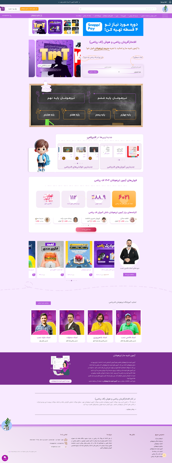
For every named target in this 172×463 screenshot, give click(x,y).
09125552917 (53, 443)
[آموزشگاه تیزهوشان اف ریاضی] (165, 8)
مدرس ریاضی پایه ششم (72, 341)
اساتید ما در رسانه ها (157, 451)
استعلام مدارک (159, 439)
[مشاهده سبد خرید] (3, 9)
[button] (59, 2)
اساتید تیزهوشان (158, 444)
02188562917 (60, 443)
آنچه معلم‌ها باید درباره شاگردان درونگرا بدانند (94, 156)
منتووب (9, 451)
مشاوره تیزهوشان (158, 446)
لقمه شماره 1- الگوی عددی (78, 270)
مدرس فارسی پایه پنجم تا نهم (100, 341)
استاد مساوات (71, 337)
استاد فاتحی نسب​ (128, 337)
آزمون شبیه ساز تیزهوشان (110, 381)
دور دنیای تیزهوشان (108, 270)
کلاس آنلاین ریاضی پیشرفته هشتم (115, 148)
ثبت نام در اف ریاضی (157, 454)
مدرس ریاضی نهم (44, 341)
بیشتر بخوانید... (129, 409)
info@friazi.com (55, 447)
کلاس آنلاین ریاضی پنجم (128, 150)
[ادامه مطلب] (87, 158)
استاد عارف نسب (43, 337)
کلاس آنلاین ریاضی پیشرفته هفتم (102, 148)
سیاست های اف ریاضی (157, 456)
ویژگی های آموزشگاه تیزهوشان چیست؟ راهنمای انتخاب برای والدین (67, 156)
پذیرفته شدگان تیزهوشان (156, 441)
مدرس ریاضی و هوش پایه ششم (128, 341)
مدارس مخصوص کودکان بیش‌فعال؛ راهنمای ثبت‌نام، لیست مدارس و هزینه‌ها (80, 156)
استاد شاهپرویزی (100, 337)
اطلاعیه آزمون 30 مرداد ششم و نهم (69, 2)
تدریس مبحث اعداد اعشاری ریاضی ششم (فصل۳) (44, 270)
